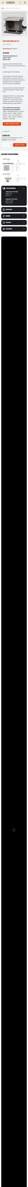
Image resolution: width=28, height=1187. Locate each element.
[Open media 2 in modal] (14, 23)
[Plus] (10, 145)
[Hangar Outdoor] (10, 2)
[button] (20, 2)
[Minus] (3, 145)
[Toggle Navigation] (3, 2)
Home (3, 8)
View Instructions (12, 124)
